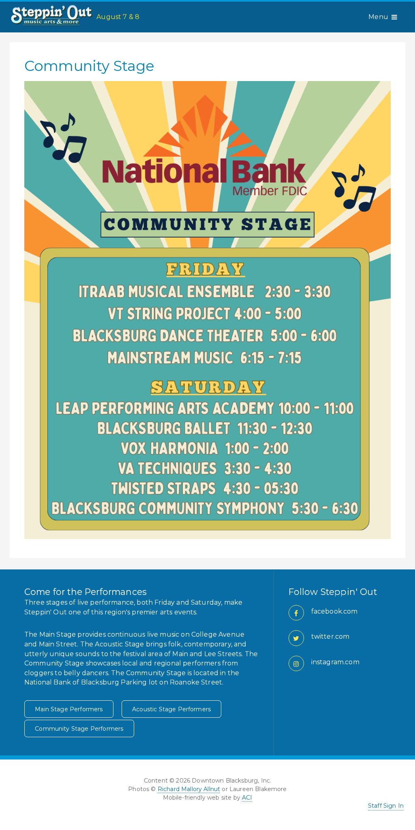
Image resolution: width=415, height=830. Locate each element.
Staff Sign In (386, 805)
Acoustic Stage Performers (171, 709)
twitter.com (330, 636)
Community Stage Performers (79, 728)
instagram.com (335, 662)
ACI (247, 797)
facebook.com (334, 611)
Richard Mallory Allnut (189, 789)
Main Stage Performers (69, 709)
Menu (378, 17)
